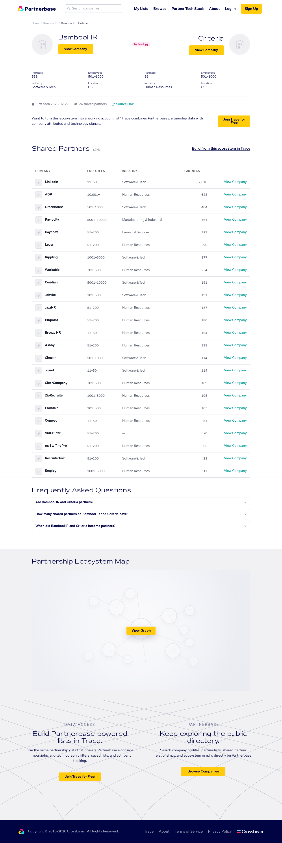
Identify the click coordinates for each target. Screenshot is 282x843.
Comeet (51, 420)
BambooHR (50, 23)
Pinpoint (51, 320)
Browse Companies (203, 771)
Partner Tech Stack (188, 9)
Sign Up (251, 9)
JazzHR (50, 307)
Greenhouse (54, 207)
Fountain (52, 408)
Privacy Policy (220, 831)
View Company (75, 49)
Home (35, 23)
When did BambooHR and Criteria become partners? (75, 526)
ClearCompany (56, 383)
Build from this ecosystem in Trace (221, 148)
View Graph (141, 630)
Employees (95, 72)
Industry (37, 83)
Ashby (50, 345)
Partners (37, 72)
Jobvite (50, 295)
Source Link (124, 104)
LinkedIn (51, 182)
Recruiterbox (55, 458)
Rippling (51, 257)
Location (93, 83)
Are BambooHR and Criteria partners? (64, 502)
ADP (48, 194)
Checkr (50, 357)
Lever (49, 244)
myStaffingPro (56, 445)
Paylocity (52, 219)
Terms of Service (189, 831)
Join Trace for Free (234, 121)
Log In (230, 9)
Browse (159, 9)
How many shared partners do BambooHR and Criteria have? (81, 514)
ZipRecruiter (54, 395)
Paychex (51, 232)
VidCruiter (53, 433)
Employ (50, 471)
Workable (52, 270)
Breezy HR (53, 332)
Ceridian (51, 282)
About (214, 9)
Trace (149, 831)
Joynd (49, 370)
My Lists (141, 9)
